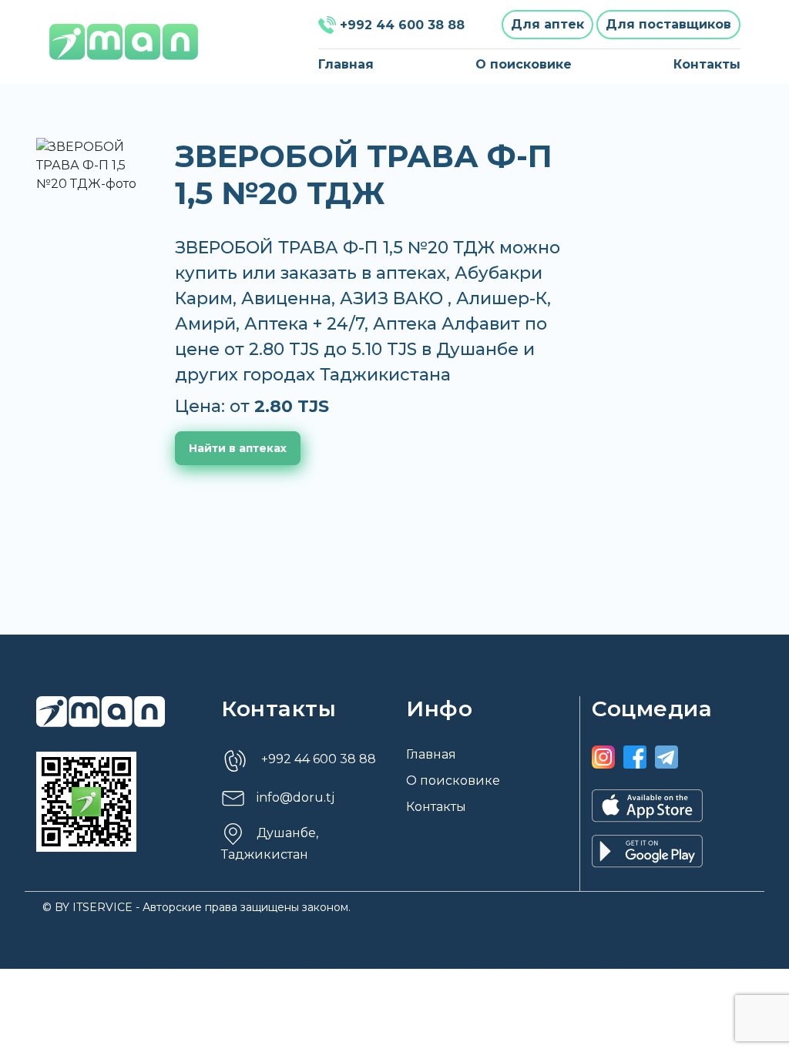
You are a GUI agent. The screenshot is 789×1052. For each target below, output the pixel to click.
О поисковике (523, 64)
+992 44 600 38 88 (402, 25)
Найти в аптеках (238, 448)
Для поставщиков (668, 24)
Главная (346, 64)
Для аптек (547, 24)
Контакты (706, 64)
